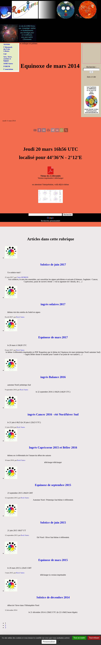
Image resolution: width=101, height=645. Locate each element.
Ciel (4, 54)
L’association (8, 69)
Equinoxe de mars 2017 (53, 337)
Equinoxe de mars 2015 (53, 560)
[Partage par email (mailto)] (35, 131)
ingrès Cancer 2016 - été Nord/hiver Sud (53, 414)
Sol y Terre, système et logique (7, 59)
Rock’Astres (20, 317)
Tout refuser (94, 638)
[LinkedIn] (44, 131)
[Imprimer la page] (48, 131)
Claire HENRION (22, 277)
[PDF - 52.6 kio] (50, 174)
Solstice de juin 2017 (53, 264)
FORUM (6, 66)
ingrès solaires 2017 (53, 304)
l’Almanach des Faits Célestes (7, 49)
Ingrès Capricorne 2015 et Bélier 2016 (53, 447)
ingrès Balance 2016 (53, 377)
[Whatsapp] (62, 131)
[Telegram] (53, 131)
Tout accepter (79, 638)
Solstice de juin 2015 (53, 522)
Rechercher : (91, 67)
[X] (66, 131)
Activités (6, 44)
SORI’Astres (8, 64)
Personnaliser (49, 642)
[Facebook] (39, 131)
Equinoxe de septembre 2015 (53, 485)
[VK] (57, 131)
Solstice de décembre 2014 (53, 597)
